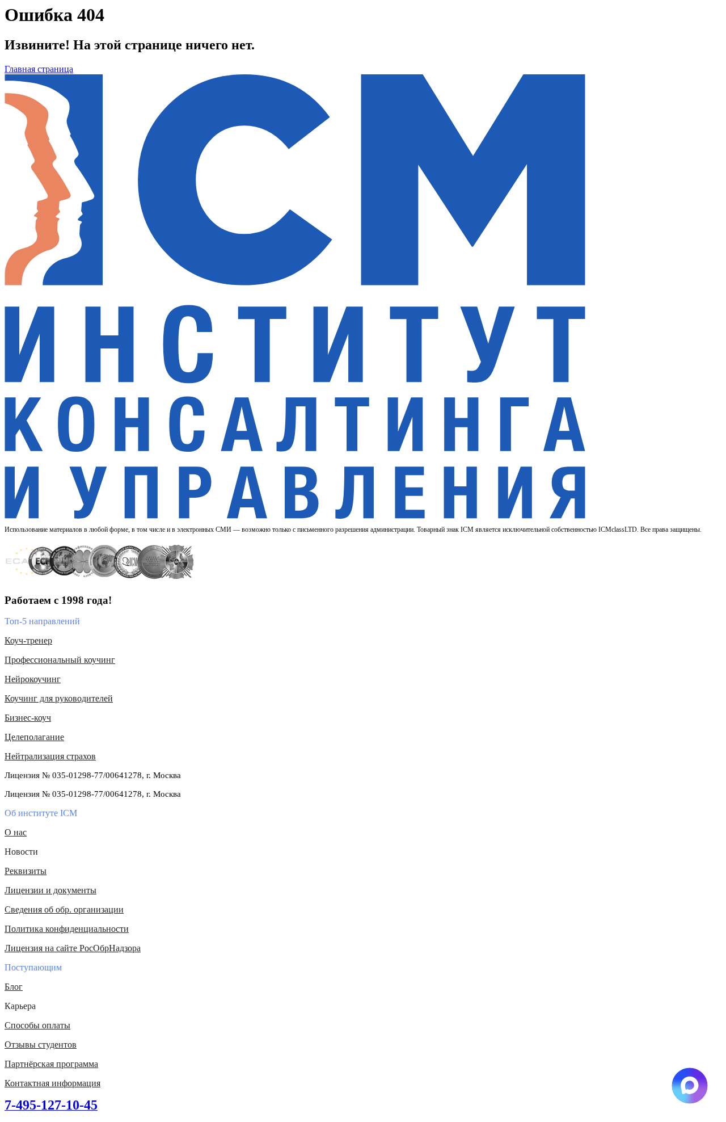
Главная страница (39, 69)
